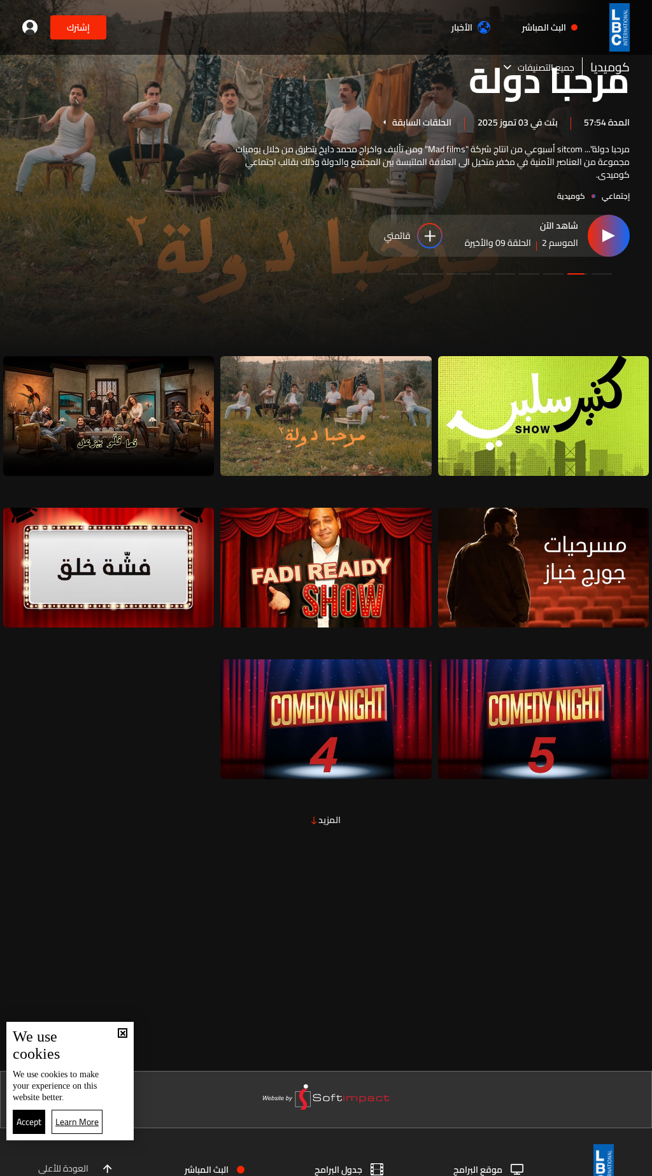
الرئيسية (580, 1161)
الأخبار (461, 27)
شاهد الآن (559, 226)
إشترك (78, 27)
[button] (602, 274)
